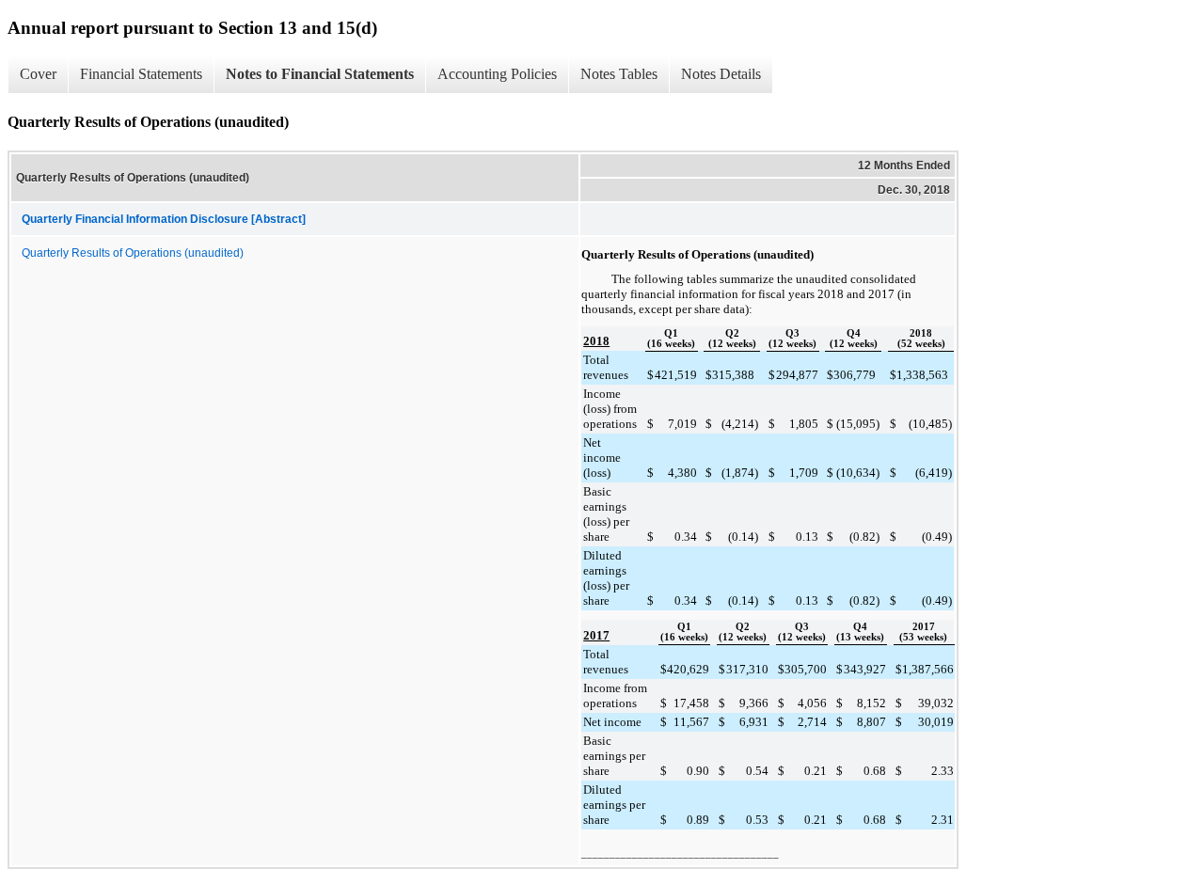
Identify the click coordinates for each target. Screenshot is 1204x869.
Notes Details (721, 74)
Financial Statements (141, 74)
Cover (38, 74)
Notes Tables (618, 74)
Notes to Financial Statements (320, 74)
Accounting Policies (497, 74)
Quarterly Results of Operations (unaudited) (133, 253)
